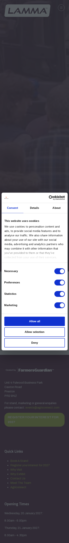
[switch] (59, 282)
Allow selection (34, 332)
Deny (34, 342)
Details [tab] (34, 207)
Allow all (34, 321)
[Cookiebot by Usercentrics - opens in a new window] (49, 197)
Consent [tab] (12, 207)
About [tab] (56, 207)
